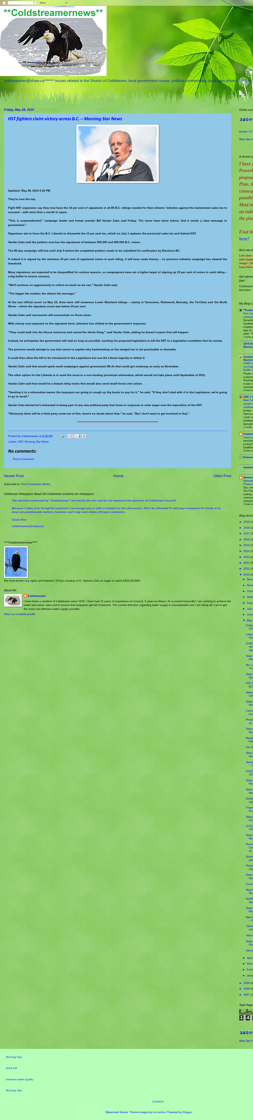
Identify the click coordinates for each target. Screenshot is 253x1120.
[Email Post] (62, 436)
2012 (247, 562)
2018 (247, 527)
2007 (247, 994)
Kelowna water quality (19, 1079)
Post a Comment (23, 459)
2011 (247, 568)
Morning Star (14, 1057)
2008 (247, 988)
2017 (247, 533)
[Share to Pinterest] (84, 436)
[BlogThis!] (73, 436)
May (250, 620)
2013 (247, 557)
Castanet (157, 1101)
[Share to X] (76, 436)
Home (118, 476)
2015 (247, 545)
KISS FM (11, 1068)
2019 (247, 521)
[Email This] (69, 436)
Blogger (187, 1112)
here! (244, 238)
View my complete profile (19, 614)
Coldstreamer (37, 595)
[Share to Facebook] (80, 436)
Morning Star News (37, 441)
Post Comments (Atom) (35, 484)
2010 (247, 574)
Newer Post (14, 476)
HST (20, 441)
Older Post (222, 476)
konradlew (159, 1112)
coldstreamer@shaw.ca (27, 526)
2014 (247, 551)
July (250, 608)
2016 (247, 539)
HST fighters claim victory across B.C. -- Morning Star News (65, 119)
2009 (247, 983)
